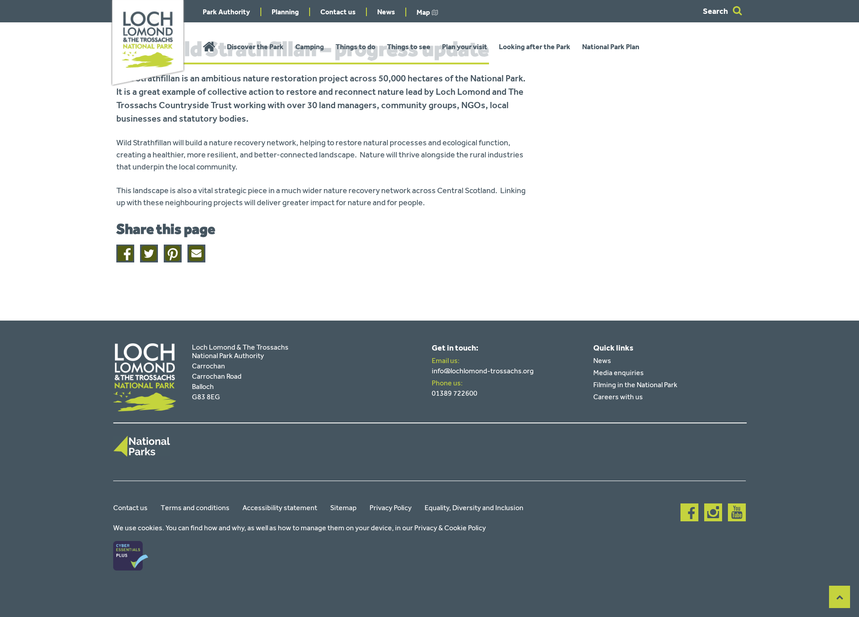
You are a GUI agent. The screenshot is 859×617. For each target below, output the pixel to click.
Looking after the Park (534, 46)
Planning (285, 12)
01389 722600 (454, 393)
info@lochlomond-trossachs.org (483, 371)
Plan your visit (464, 46)
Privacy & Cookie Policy (450, 528)
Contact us (338, 12)
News (386, 12)
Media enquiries (618, 372)
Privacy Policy (391, 507)
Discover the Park (255, 46)
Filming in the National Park (635, 384)
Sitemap (343, 507)
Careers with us (618, 397)
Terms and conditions (195, 507)
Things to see (408, 46)
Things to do (355, 46)
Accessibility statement (279, 507)
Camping (309, 46)
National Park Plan (610, 46)
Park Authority (226, 12)
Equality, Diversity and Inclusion (474, 507)
